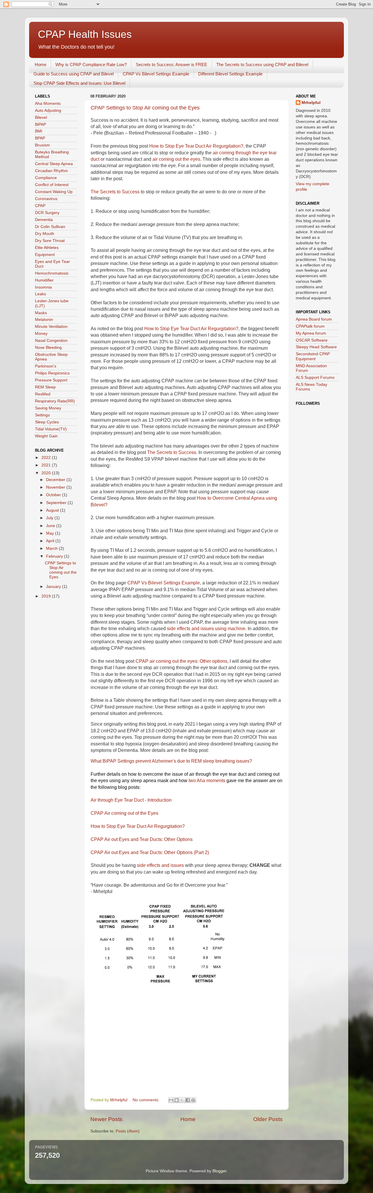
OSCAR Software (312, 340)
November (56, 487)
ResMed (42, 394)
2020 (46, 473)
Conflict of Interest (51, 185)
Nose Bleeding (48, 347)
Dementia (44, 220)
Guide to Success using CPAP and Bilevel (74, 73)
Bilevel (41, 117)
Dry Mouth (44, 233)
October (54, 495)
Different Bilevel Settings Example (230, 73)
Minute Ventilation (51, 326)
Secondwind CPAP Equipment (313, 356)
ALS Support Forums (315, 377)
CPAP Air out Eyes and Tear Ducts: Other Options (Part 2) (150, 852)
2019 (46, 596)
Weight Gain (46, 436)
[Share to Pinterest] (193, 1100)
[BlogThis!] (177, 1100)
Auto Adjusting (48, 110)
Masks (41, 313)
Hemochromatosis (51, 273)
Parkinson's (45, 366)
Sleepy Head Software (316, 347)
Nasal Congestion (51, 340)
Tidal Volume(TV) (51, 429)
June (51, 526)
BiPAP (40, 124)
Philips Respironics (52, 373)
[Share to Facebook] (188, 1100)
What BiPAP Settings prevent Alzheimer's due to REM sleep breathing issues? (171, 761)
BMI (38, 131)
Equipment (45, 254)
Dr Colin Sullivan (50, 227)
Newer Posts (106, 1119)
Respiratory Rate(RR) (55, 401)
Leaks (40, 294)
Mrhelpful (311, 102)
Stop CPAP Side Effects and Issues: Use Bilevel (79, 83)
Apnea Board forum (314, 319)
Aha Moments (48, 103)
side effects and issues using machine (206, 628)
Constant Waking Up (54, 192)
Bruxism (42, 145)
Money (41, 333)
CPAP (40, 206)
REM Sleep (45, 387)
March (52, 548)
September (57, 503)
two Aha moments (207, 780)
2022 (46, 457)
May (50, 533)
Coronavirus (46, 199)
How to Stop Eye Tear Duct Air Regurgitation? (196, 146)
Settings (42, 415)
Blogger (219, 1171)
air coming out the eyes (176, 159)
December (56, 480)
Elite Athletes (47, 247)
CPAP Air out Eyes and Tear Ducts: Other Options (142, 839)
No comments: (147, 1100)
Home (40, 64)
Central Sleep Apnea (54, 164)
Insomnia (43, 287)
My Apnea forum (311, 333)
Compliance (46, 178)
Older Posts (268, 1119)
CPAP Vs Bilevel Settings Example (156, 73)
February (55, 556)
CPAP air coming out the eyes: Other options (181, 661)
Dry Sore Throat (50, 240)
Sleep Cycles (47, 422)
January (54, 586)
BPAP (40, 138)
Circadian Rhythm (51, 171)
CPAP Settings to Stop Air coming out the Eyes (145, 108)
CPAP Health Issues (85, 34)
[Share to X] (182, 1100)
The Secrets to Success (115, 191)
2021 (46, 465)
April (50, 541)
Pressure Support (51, 380)
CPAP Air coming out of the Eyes (124, 813)
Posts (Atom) (128, 1131)
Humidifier (44, 280)
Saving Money (48, 408)
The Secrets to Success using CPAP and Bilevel (262, 64)
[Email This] (171, 1100)
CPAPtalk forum (310, 326)
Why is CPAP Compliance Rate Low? (91, 64)
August (53, 510)
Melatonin (44, 319)
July (50, 518)
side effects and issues (160, 865)
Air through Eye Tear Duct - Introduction (131, 800)
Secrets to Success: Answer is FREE (171, 64)
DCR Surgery (47, 213)
